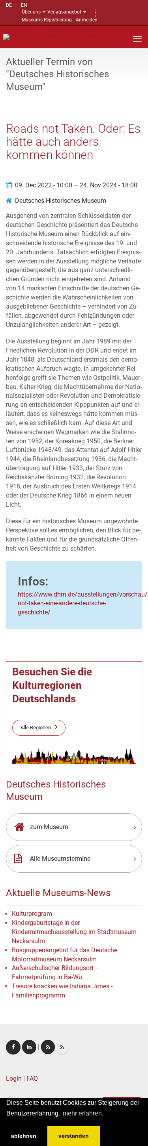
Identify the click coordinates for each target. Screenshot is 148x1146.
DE (9, 5)
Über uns (31, 12)
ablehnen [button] (23, 1136)
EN (24, 5)
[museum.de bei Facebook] (13, 1047)
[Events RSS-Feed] (48, 1047)
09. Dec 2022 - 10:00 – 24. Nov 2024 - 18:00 (76, 185)
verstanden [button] (73, 1136)
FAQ (32, 1078)
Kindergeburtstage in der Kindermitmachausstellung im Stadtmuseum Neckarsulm (74, 932)
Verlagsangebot (64, 12)
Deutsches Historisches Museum (60, 200)
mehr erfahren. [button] (83, 1113)
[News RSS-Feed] (62, 1047)
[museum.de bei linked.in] (29, 1047)
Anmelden (86, 20)
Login (14, 1078)
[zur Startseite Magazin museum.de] (50, 36)
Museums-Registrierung (47, 20)
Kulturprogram (32, 913)
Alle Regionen (36, 727)
